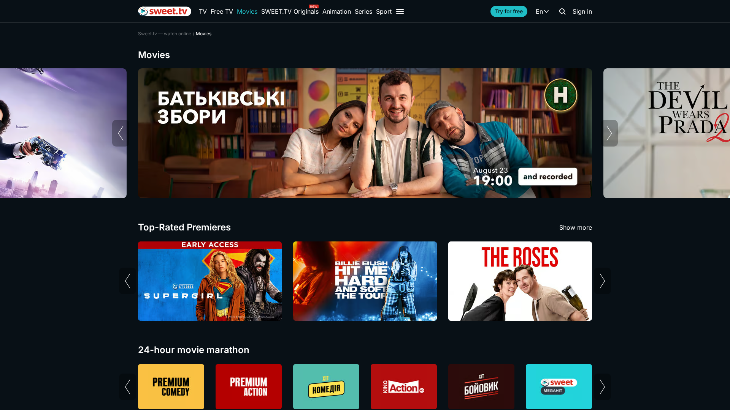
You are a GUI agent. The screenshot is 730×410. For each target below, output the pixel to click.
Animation (336, 11)
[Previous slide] (120, 133)
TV (203, 11)
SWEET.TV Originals (290, 11)
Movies (247, 11)
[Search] (562, 11)
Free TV (222, 11)
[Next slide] (609, 133)
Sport (384, 11)
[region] (365, 133)
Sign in (582, 11)
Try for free (509, 11)
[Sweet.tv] (164, 11)
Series (363, 11)
